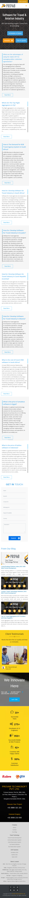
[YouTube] (14, 890)
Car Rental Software (15, 844)
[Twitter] (17, 887)
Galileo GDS (14, 854)
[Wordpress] (10, 890)
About (14, 827)
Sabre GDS (14, 857)
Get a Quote (22, 1)
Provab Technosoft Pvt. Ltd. (18, 893)
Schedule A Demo (15, 33)
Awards (7, 40)
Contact (14, 829)
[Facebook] (10, 887)
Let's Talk (14, 699)
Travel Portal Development (14, 837)
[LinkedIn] (14, 887)
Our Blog (14, 832)
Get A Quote (21, 40)
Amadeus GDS (14, 852)
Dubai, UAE (8, 669)
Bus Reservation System (14, 846)
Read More (8, 95)
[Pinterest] (17, 890)
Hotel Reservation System (14, 842)
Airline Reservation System (14, 840)
